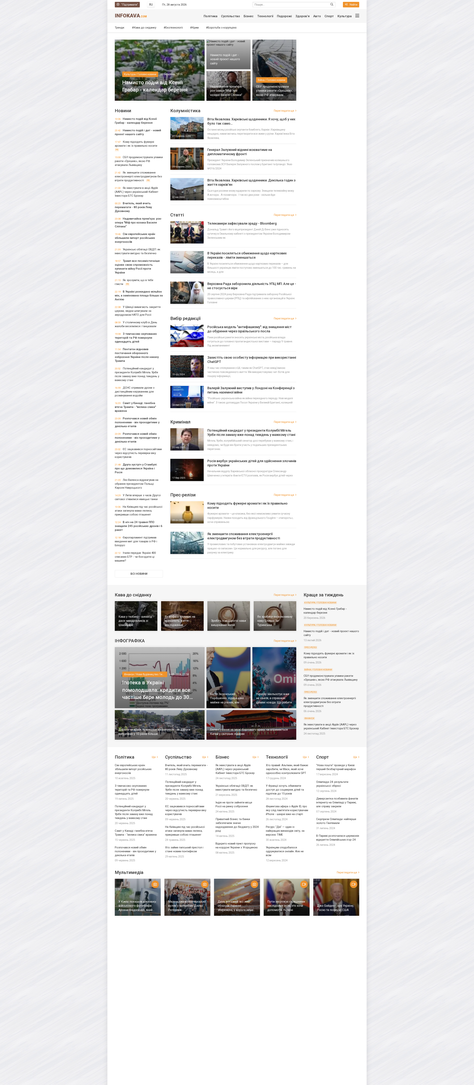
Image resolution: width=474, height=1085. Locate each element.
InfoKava (131, 16)
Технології (265, 16)
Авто (317, 16)
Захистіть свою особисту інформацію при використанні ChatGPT (251, 359)
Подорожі (284, 16)
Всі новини (139, 573)
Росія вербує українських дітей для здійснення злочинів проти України (251, 463)
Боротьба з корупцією (222, 27)
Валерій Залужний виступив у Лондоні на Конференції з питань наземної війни (251, 390)
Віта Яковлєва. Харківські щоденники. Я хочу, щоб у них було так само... (251, 121)
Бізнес (248, 16)
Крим (195, 27)
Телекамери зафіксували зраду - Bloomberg (242, 223)
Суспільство (230, 16)
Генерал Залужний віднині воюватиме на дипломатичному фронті (239, 152)
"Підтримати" (129, 4)
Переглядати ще (284, 110)
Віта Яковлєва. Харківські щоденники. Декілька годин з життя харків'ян (251, 182)
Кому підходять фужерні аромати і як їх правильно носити (247, 505)
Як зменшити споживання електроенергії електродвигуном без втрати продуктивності (243, 536)
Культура (345, 16)
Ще (154, 757)
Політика (210, 16)
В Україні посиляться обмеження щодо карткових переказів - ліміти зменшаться (247, 255)
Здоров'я (303, 16)
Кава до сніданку (145, 27)
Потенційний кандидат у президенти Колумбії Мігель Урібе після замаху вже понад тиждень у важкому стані (251, 432)
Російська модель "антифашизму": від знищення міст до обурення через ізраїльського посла (249, 329)
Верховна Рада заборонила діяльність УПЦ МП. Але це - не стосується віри (251, 286)
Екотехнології (174, 27)
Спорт (329, 16)
